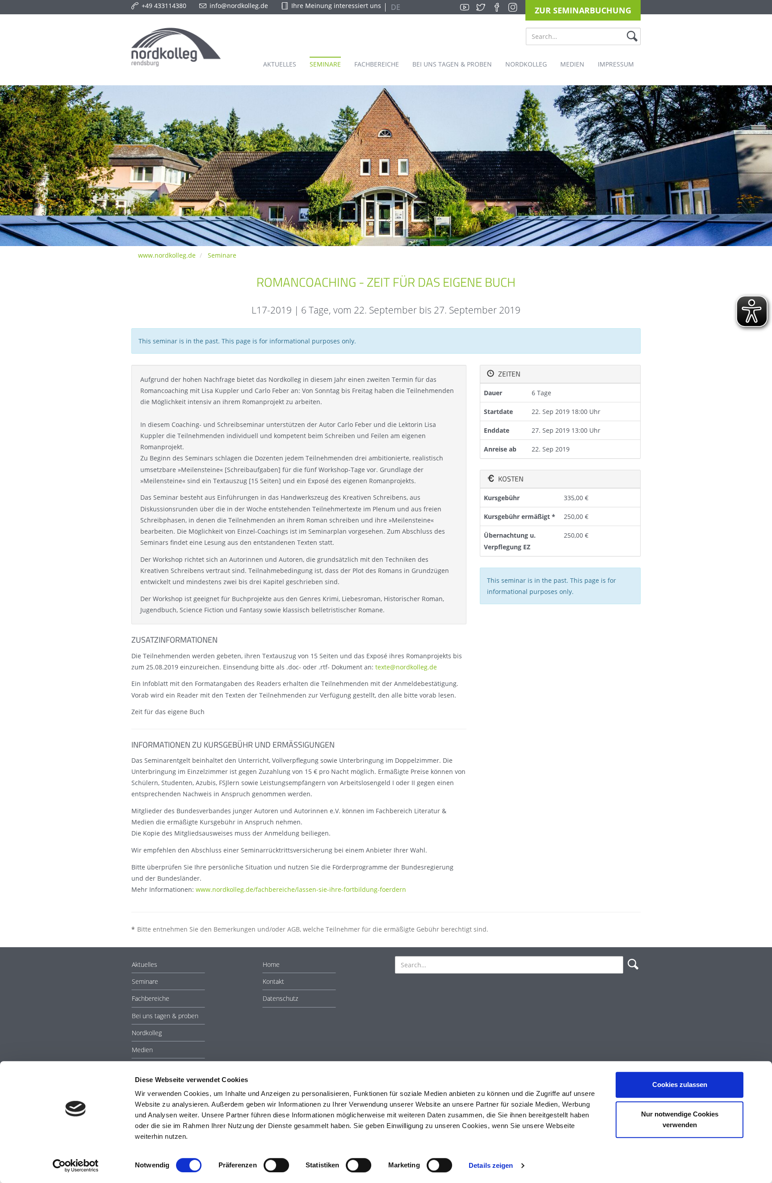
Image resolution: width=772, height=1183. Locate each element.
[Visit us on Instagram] (513, 7)
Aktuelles (144, 964)
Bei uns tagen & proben (165, 1016)
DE (394, 7)
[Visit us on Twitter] (481, 7)
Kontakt (273, 981)
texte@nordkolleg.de (406, 667)
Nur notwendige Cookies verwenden (679, 1119)
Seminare (222, 255)
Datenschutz (280, 998)
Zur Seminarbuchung (583, 10)
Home (271, 964)
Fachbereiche (150, 998)
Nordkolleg (147, 1032)
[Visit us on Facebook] (497, 7)
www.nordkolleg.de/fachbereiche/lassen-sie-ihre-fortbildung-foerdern (301, 889)
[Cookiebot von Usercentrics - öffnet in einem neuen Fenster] (76, 1165)
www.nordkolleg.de (167, 255)
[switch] (276, 1165)
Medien (142, 1049)
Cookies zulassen (679, 1084)
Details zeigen (491, 1165)
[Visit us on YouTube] (465, 7)
